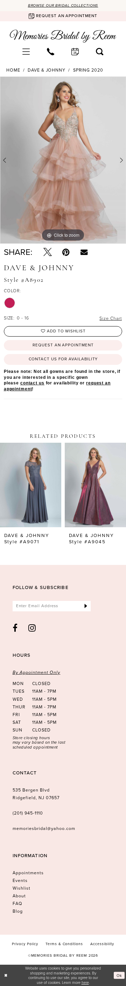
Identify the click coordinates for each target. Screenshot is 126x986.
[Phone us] (50, 52)
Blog (18, 911)
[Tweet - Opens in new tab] (47, 252)
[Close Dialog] (5, 975)
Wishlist (21, 888)
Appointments (28, 873)
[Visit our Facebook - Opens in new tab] (15, 628)
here (85, 982)
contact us (32, 383)
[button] (26, 52)
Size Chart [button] (110, 318)
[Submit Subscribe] (86, 606)
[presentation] (30, 485)
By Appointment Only (37, 672)
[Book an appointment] (75, 52)
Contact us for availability (63, 359)
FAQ (17, 903)
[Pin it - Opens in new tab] (66, 252)
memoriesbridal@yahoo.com (44, 828)
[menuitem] (26, 52)
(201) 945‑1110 (28, 813)
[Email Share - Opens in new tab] (84, 252)
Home (13, 70)
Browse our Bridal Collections (63, 5)
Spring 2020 (88, 70)
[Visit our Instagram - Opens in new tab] (32, 628)
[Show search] (100, 52)
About (19, 896)
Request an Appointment (63, 345)
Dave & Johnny (46, 70)
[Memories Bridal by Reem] (63, 36)
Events (20, 880)
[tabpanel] (63, 160)
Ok (119, 975)
